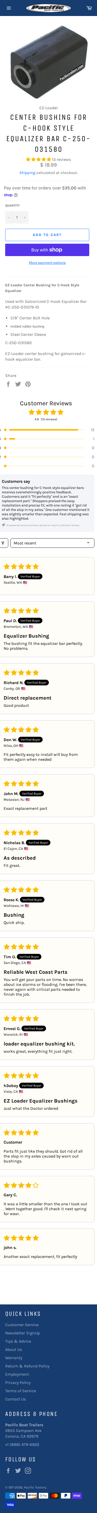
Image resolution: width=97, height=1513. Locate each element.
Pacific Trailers (35, 1487)
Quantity (12, 205)
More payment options (47, 262)
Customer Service (22, 1324)
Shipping (27, 172)
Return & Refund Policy (27, 1366)
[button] (39, 159)
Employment (17, 1374)
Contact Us (15, 1399)
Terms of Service (20, 1390)
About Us (13, 1349)
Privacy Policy (18, 1382)
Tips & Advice (18, 1341)
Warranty (13, 1357)
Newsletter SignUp (22, 1332)
